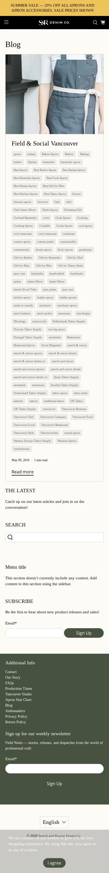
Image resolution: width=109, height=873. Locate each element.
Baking (84, 154)
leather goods (68, 297)
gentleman (85, 249)
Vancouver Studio (18, 694)
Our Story (12, 677)
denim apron (43, 249)
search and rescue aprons (29, 369)
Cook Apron (63, 217)
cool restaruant (23, 233)
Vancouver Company (53, 416)
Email (11, 623)
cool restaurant (47, 233)
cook (46, 217)
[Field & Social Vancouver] (54, 94)
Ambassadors (15, 711)
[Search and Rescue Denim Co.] (54, 22)
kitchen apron (22, 297)
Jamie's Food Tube (25, 289)
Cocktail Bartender (25, 217)
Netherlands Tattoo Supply (69, 321)
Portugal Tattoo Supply (28, 337)
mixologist (83, 313)
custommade (21, 249)
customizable (68, 241)
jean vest (67, 289)
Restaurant (73, 337)
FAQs (9, 683)
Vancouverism (49, 432)
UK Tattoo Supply (25, 408)
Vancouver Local (24, 424)
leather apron (45, 297)
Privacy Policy (16, 716)
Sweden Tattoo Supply (64, 385)
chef (68, 201)
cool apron (85, 225)
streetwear (38, 385)
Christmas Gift (72, 209)
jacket (17, 281)
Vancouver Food (82, 416)
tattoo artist (80, 393)
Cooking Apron (23, 225)
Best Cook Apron (57, 177)
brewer (76, 193)
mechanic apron (67, 305)
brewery (43, 201)
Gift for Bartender (50, 257)
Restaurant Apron (24, 345)
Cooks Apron (64, 225)
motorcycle (39, 321)
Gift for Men (44, 265)
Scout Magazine (51, 345)
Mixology (20, 321)
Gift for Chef (75, 257)
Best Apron (20, 170)
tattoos (34, 401)
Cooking (82, 217)
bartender (48, 162)
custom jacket (45, 241)
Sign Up (84, 633)
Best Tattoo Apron (55, 193)
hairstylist (37, 273)
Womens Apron (67, 440)
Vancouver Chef (24, 416)
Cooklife (44, 225)
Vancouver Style (24, 432)
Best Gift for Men (53, 185)
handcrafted (56, 273)
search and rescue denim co (30, 377)
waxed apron (72, 432)
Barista (32, 162)
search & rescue (77, 345)
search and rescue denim (66, 369)
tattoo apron (60, 393)
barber (18, 162)
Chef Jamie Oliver (25, 209)
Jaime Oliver (35, 281)
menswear (64, 313)
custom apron (22, 241)
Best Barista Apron (74, 170)
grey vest (19, 273)
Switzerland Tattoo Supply (30, 393)
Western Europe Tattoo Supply (32, 440)
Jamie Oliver (57, 281)
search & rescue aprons (28, 353)
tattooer (18, 401)
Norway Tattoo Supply (28, 329)
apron (17, 154)
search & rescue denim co (29, 361)
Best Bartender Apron (27, 177)
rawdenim (55, 337)
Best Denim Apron (25, 185)
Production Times (18, 689)
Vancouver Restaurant (54, 424)
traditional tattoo (54, 401)
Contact (11, 672)
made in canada (23, 305)
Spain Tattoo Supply (66, 377)
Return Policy (15, 722)
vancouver (49, 408)
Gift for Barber (23, 257)
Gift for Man (21, 265)
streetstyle (20, 385)
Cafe (57, 201)
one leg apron (56, 329)
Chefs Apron (50, 209)
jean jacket (49, 289)
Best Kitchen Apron (26, 193)
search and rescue (62, 361)
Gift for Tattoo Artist (70, 265)
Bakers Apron (50, 154)
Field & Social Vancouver (45, 143)
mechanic (45, 305)
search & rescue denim (62, 353)
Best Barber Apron (45, 170)
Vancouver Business (74, 408)
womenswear (22, 448)
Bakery (69, 154)
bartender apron (70, 162)
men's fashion (22, 313)
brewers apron (22, 201)
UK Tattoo (76, 401)
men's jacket (44, 313)
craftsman (69, 233)
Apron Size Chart (18, 700)
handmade (76, 273)
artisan (31, 154)
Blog (8, 705)
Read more (23, 472)
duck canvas (65, 249)
